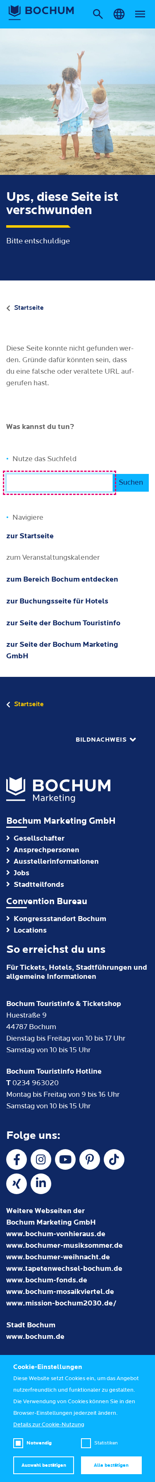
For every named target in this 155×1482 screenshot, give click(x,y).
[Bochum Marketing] (41, 12)
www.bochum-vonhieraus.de (55, 1234)
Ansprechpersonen (46, 850)
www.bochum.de (35, 1336)
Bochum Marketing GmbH (61, 821)
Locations (30, 930)
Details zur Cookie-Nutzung (48, 1424)
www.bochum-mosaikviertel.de (60, 1291)
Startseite (29, 308)
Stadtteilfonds (39, 884)
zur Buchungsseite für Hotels (57, 601)
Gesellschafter (39, 838)
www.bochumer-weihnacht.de (58, 1257)
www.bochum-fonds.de (46, 1280)
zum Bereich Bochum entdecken (62, 579)
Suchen (131, 482)
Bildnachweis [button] (101, 740)
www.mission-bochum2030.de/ (61, 1303)
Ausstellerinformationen (56, 861)
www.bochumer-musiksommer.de (64, 1245)
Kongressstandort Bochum (60, 919)
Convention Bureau (46, 901)
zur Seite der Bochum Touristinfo (63, 623)
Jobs (21, 873)
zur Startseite (30, 536)
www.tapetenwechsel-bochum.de (64, 1268)
